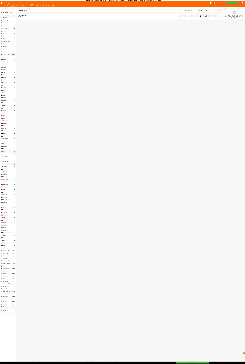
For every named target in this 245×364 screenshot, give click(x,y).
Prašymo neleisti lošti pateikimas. (153, 0)
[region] (122, 363)
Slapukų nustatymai (161, 362)
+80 (180, 18)
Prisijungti (220, 3)
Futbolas (25, 8)
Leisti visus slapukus (192, 362)
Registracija (232, 3)
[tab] (232, 45)
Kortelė (226, 8)
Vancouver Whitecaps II (22, 15)
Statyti (234, 42)
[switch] (212, 3)
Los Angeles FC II (21, 16)
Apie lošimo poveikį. (142, 0)
